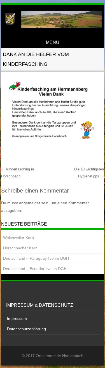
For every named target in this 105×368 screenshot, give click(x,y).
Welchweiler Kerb (18, 237)
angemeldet (29, 203)
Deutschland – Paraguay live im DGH (36, 258)
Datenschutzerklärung (26, 329)
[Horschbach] (51, 26)
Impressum (17, 318)
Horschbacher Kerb (20, 248)
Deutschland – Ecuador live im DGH (35, 268)
